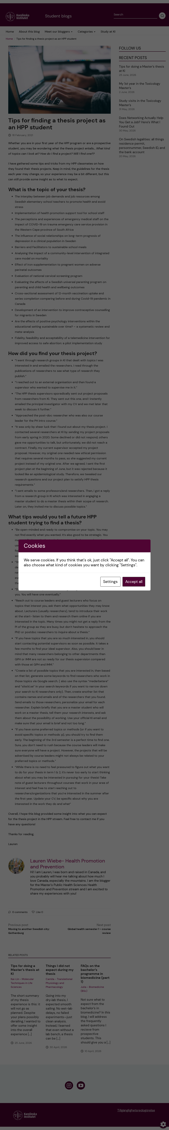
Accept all (133, 581)
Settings (110, 581)
